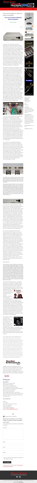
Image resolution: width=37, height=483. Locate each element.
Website (4, 452)
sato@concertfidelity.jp (10, 407)
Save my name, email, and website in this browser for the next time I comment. (13, 458)
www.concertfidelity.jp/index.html (12, 409)
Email (4, 447)
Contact (21, 481)
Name (4, 441)
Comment (5, 427)
